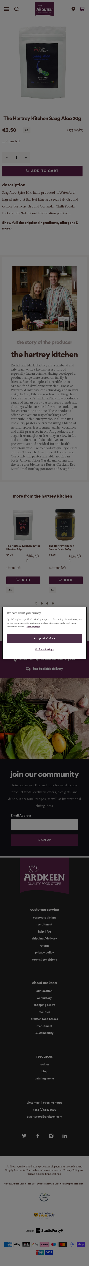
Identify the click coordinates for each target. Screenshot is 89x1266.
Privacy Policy (33, 626)
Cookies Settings (44, 649)
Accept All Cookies (44, 638)
